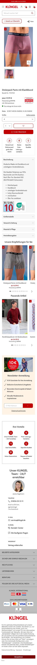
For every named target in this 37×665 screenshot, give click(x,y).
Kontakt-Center (17, 528)
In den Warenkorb (20, 132)
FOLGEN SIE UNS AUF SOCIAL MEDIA (15, 584)
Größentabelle (30, 115)
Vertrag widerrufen (15, 545)
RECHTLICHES (7, 565)
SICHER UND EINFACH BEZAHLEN (14, 559)
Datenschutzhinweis (19, 411)
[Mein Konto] (22, 7)
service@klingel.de (18, 520)
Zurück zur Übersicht (13, 21)
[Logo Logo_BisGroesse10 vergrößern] (8, 206)
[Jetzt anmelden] (28, 405)
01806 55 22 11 (17, 501)
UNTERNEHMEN (8, 571)
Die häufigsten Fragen (19, 533)
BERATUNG (6, 577)
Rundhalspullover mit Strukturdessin (14, 337)
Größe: (4, 115)
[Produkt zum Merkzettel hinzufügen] (23, 126)
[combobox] (18, 13)
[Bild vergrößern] (29, 62)
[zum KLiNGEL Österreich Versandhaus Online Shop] (13, 594)
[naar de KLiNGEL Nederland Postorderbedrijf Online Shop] (24, 594)
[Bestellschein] (30, 7)
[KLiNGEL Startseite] (12, 7)
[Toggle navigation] (3, 7)
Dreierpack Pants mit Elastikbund (14, 283)
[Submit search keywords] (32, 13)
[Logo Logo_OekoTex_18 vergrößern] (20, 206)
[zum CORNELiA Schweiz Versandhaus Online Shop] (18, 594)
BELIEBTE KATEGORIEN (10, 552)
